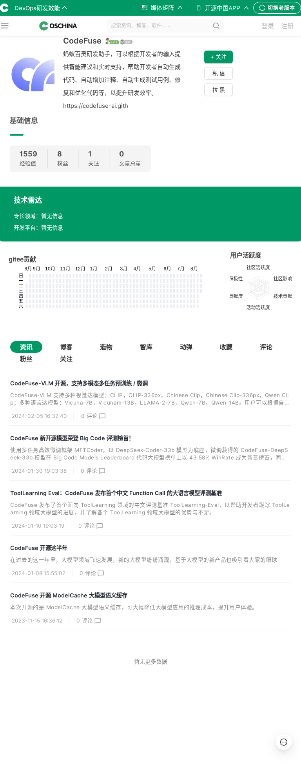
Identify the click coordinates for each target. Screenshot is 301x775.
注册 (287, 26)
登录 (267, 26)
